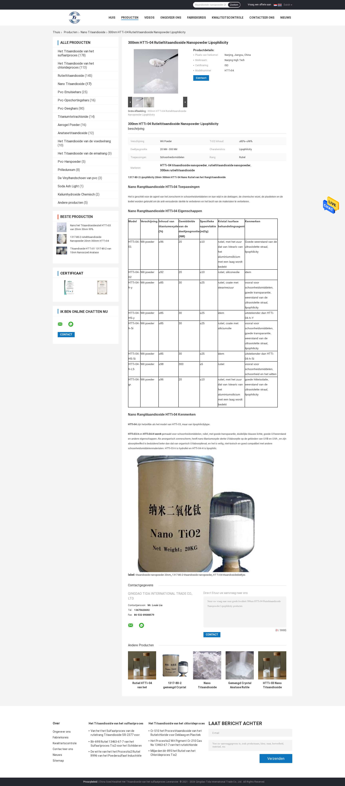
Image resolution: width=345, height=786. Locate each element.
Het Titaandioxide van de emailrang (82, 153)
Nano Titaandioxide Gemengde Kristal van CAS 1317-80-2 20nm (207, 685)
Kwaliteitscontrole (227, 17)
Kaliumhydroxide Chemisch (76, 194)
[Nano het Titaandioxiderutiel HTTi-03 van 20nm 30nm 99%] (61, 227)
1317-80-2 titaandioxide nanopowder (192, 575)
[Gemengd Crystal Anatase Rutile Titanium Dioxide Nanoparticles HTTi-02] (240, 665)
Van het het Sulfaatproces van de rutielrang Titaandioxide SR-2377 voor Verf (115, 733)
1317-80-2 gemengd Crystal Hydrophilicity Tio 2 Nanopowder (175, 685)
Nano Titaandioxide (93, 32)
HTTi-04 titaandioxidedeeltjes (229, 575)
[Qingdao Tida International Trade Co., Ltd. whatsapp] (73, 324)
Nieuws (285, 17)
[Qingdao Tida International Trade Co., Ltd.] (75, 18)
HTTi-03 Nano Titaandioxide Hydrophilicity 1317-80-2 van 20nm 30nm (272, 685)
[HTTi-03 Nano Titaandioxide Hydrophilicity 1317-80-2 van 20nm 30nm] (272, 665)
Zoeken (234, 4)
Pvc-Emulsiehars (69, 92)
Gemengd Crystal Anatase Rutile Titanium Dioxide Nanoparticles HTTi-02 (239, 685)
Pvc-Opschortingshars (73, 100)
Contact (201, 77)
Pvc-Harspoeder (69, 162)
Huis (112, 17)
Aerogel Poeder (69, 125)
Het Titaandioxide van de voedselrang (84, 141)
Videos (149, 17)
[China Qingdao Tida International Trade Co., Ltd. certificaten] (69, 287)
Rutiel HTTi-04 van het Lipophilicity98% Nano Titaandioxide (142, 685)
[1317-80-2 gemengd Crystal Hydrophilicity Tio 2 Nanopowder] (175, 665)
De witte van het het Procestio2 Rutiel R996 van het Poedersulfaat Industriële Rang (116, 754)
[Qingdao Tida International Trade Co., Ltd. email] (63, 324)
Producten (129, 17)
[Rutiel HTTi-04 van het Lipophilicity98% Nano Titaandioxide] (142, 665)
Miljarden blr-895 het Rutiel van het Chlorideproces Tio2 (173, 752)
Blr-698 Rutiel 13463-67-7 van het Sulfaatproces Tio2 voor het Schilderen (116, 743)
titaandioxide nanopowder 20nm (153, 575)
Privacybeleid (90, 781)
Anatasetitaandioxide (72, 133)
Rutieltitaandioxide (71, 76)
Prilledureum (66, 170)
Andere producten (70, 202)
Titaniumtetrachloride (73, 117)
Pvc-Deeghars (68, 108)
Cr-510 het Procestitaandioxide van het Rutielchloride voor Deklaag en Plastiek (176, 732)
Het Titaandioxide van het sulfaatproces (76, 53)
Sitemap (58, 760)
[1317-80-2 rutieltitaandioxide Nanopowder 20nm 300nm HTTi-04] (61, 239)
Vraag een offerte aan (259, 4)
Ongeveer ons (170, 17)
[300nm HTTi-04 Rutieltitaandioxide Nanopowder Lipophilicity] (156, 72)
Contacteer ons (261, 17)
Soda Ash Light (68, 186)
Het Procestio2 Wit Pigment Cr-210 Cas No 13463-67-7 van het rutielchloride (176, 742)
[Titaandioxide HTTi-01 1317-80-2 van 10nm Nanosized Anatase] (61, 250)
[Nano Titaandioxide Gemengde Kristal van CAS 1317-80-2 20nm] (207, 665)
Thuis (56, 32)
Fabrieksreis (196, 17)
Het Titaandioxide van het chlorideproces (76, 65)
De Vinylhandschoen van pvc (77, 178)
